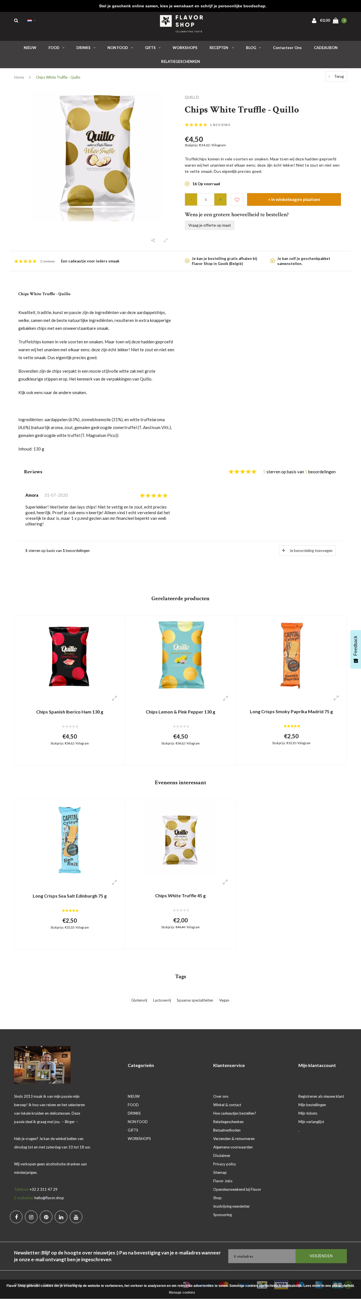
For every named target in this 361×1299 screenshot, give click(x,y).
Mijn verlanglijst (311, 1121)
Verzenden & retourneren (234, 1138)
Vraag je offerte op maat (209, 225)
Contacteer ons (287, 47)
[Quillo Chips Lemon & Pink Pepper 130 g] (180, 655)
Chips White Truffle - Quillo (58, 77)
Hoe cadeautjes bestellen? (234, 1113)
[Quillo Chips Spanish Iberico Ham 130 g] (70, 655)
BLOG (251, 47)
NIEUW (30, 47)
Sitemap (220, 1172)
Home (19, 77)
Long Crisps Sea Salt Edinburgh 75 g (70, 895)
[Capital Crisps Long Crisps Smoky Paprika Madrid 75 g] (291, 655)
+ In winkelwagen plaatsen (294, 199)
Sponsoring (222, 1214)
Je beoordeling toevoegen (311, 550)
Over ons (220, 1096)
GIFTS (150, 47)
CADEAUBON (326, 47)
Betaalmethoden (227, 1130)
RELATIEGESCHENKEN (180, 61)
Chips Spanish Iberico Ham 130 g (69, 711)
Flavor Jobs (222, 1181)
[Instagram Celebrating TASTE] (31, 1216)
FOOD (54, 47)
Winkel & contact (227, 1105)
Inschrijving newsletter (231, 1206)
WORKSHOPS (185, 47)
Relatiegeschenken (228, 1121)
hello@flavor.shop (49, 1198)
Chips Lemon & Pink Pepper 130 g (180, 711)
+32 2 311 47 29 (44, 1189)
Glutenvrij (139, 1000)
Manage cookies (182, 1292)
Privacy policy (224, 1164)
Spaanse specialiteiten (195, 1000)
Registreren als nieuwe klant (321, 1096)
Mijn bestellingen (312, 1105)
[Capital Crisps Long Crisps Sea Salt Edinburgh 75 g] (70, 839)
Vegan (224, 1000)
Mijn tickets (307, 1113)
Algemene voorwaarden (233, 1147)
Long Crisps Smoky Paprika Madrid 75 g (291, 711)
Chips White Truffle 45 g (180, 895)
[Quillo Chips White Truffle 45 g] (180, 839)
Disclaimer (221, 1155)
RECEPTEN (219, 47)
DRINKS (83, 47)
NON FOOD (117, 47)
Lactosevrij (162, 1000)
